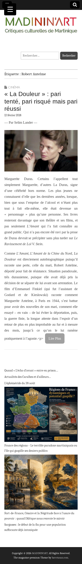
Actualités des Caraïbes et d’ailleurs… (27, 377)
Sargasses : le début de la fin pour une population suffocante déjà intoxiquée (35, 527)
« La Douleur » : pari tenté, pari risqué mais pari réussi (40, 101)
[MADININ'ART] (41, 23)
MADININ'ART (40, 553)
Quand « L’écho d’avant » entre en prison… (31, 370)
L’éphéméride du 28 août (19, 383)
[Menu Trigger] (10, 9)
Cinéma (14, 87)
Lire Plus (55, 338)
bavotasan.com (60, 557)
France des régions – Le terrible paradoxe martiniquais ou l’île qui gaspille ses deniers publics (40, 448)
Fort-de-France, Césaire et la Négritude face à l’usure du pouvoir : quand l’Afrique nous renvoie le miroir (39, 515)
